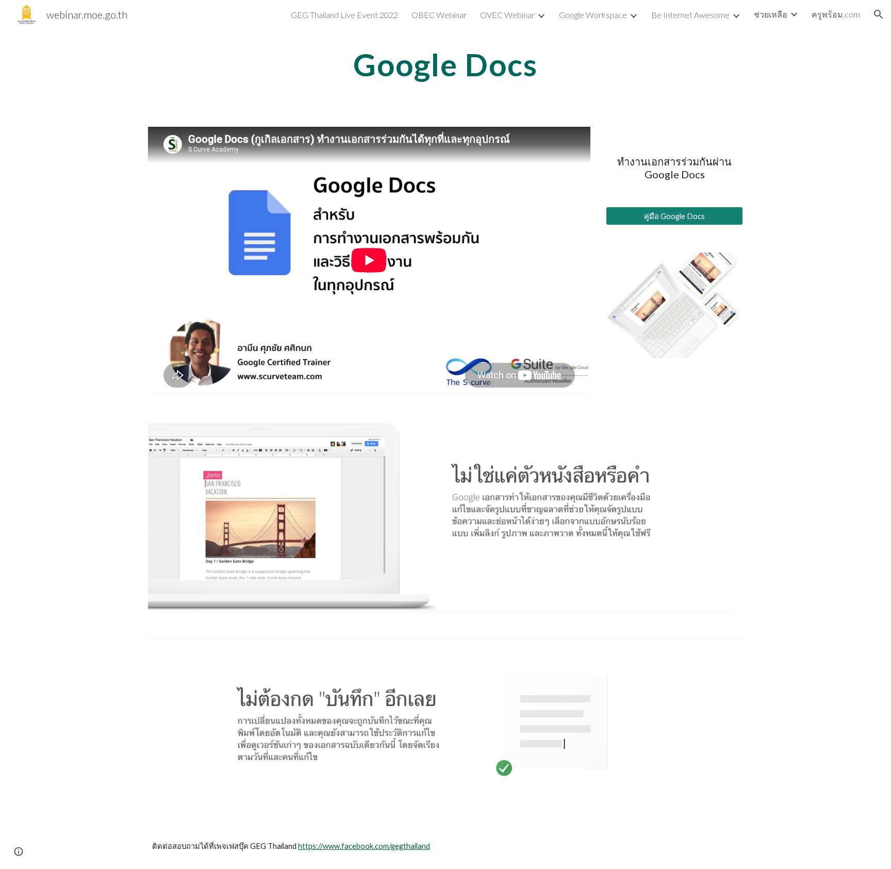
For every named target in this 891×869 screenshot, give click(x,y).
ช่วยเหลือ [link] (770, 14)
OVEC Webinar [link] (507, 15)
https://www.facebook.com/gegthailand (364, 846)
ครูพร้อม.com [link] (836, 14)
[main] (445, 64)
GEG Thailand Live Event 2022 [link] (344, 15)
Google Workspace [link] (593, 15)
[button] (878, 14)
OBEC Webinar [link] (439, 15)
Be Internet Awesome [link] (690, 15)
